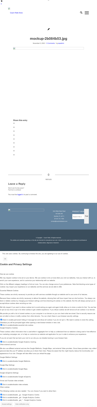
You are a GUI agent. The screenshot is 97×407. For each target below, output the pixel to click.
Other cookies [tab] (5, 387)
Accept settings (7, 404)
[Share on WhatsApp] (16, 131)
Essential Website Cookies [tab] (9, 290)
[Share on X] (16, 127)
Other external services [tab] (8, 344)
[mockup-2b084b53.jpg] (48, 29)
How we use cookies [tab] (7, 274)
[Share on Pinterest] (16, 135)
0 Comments (50, 43)
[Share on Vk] (16, 147)
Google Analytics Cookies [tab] (9, 328)
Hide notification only (22, 404)
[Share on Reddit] (16, 150)
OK (5, 259)
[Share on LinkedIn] (16, 139)
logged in (20, 194)
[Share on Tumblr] (16, 142)
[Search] (80, 12)
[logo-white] (15, 12)
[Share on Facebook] (16, 123)
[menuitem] (80, 12)
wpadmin (61, 43)
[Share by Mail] (16, 154)
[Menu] (85, 12)
